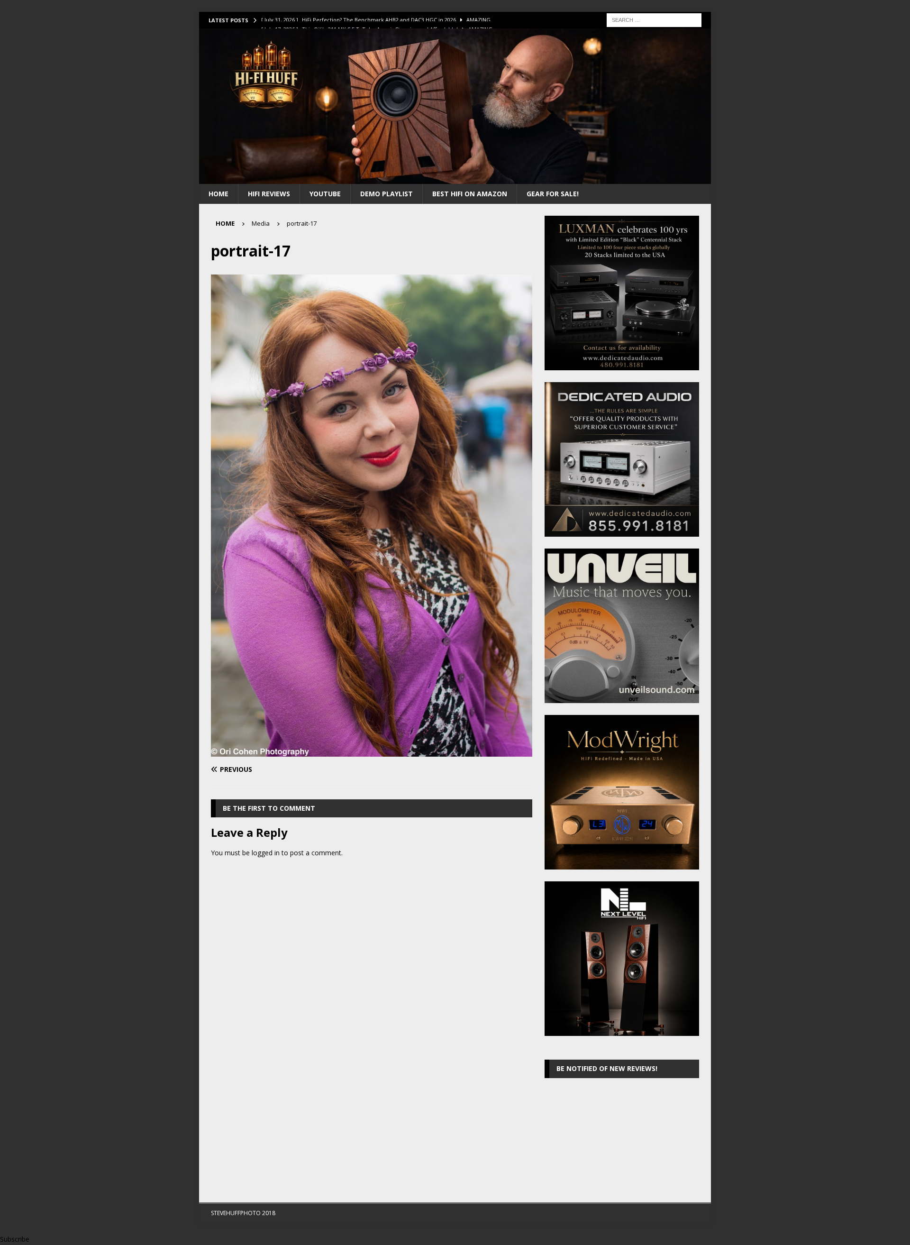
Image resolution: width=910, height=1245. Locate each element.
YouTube (325, 193)
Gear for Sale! (553, 193)
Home (218, 193)
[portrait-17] (371, 751)
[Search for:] (654, 19)
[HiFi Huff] (455, 178)
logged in (266, 852)
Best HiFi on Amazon (469, 193)
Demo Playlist (386, 193)
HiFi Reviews (269, 193)
